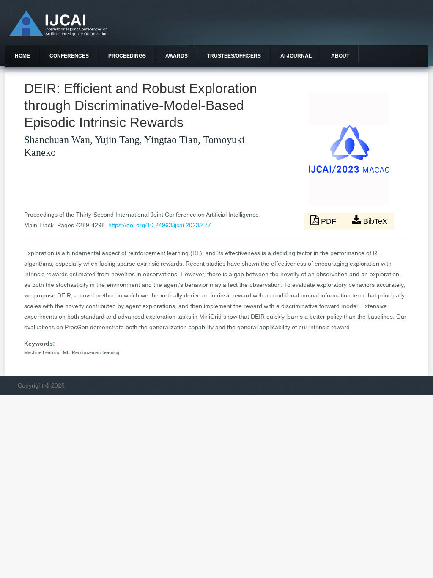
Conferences (69, 56)
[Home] (58, 33)
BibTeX (374, 221)
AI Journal (296, 56)
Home (22, 56)
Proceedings (127, 56)
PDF (328, 221)
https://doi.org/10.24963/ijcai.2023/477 (159, 225)
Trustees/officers (234, 56)
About (340, 56)
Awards (176, 56)
